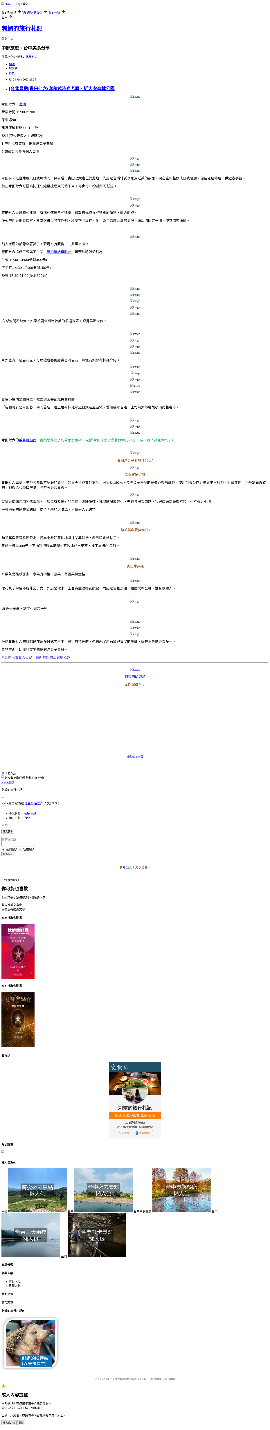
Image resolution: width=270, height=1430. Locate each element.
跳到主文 (7, 38)
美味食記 (30, 813)
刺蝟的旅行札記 (22, 28)
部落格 (13, 68)
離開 (21, 1422)
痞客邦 (29, 803)
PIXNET (107, 1379)
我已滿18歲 (9, 1422)
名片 (12, 73)
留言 (37, 803)
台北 (27, 818)
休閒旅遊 (31, 56)
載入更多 (7, 831)
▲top (4, 824)
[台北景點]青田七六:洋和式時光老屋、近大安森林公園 (62, 88)
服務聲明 (170, 1379)
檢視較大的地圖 (135, 756)
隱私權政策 (156, 1379)
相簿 (12, 64)
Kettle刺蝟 (7, 782)
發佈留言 (7, 854)
